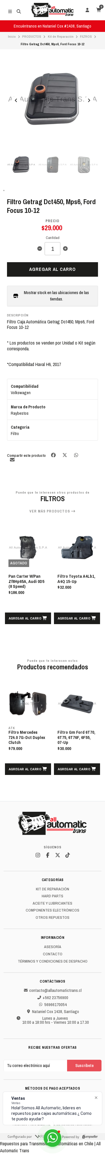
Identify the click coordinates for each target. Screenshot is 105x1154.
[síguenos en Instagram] (37, 855)
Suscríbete (84, 1065)
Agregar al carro (52, 269)
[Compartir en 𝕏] (65, 455)
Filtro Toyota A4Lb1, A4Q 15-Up (76, 579)
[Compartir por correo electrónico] (12, 459)
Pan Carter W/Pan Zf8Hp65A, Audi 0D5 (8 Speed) (26, 581)
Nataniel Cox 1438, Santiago (55, 1012)
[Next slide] (89, 100)
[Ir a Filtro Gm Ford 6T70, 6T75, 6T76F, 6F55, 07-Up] (77, 703)
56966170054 (55, 1005)
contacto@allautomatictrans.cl (55, 990)
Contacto (52, 954)
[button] (28, 618)
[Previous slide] (16, 100)
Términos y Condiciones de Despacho (53, 961)
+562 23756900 (55, 998)
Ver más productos (50, 511)
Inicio (12, 36)
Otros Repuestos (52, 918)
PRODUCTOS (31, 36)
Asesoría (52, 947)
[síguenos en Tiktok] (67, 855)
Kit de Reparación (61, 36)
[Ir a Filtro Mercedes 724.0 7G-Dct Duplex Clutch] (28, 703)
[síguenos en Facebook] (47, 855)
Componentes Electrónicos (52, 910)
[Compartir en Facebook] (54, 455)
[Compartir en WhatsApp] (76, 455)
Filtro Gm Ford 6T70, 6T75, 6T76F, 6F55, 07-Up (76, 737)
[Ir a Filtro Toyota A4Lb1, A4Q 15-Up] (77, 547)
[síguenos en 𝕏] (57, 855)
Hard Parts (52, 896)
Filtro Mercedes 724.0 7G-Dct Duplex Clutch (26, 737)
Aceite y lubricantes (52, 903)
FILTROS (86, 36)
